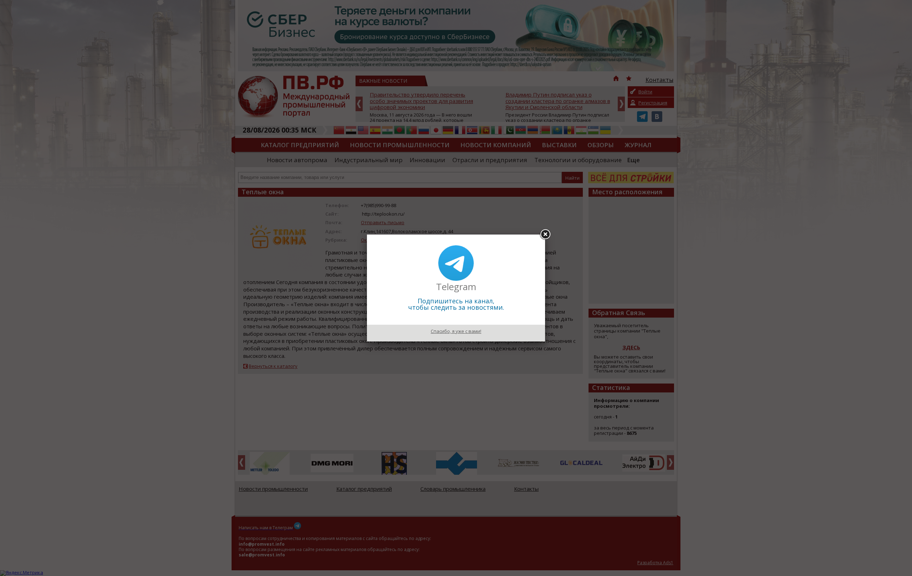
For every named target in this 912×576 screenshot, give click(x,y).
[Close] (545, 234)
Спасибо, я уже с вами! (456, 331)
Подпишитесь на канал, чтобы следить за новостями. (456, 304)
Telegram (456, 286)
